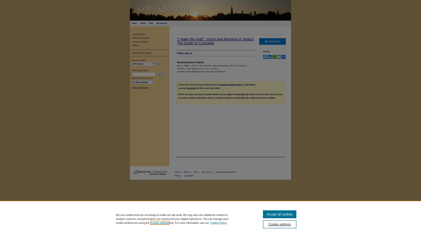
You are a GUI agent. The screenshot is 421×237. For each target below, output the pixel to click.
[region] (210, 219)
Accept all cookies (280, 214)
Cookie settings (160, 223)
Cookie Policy (218, 223)
